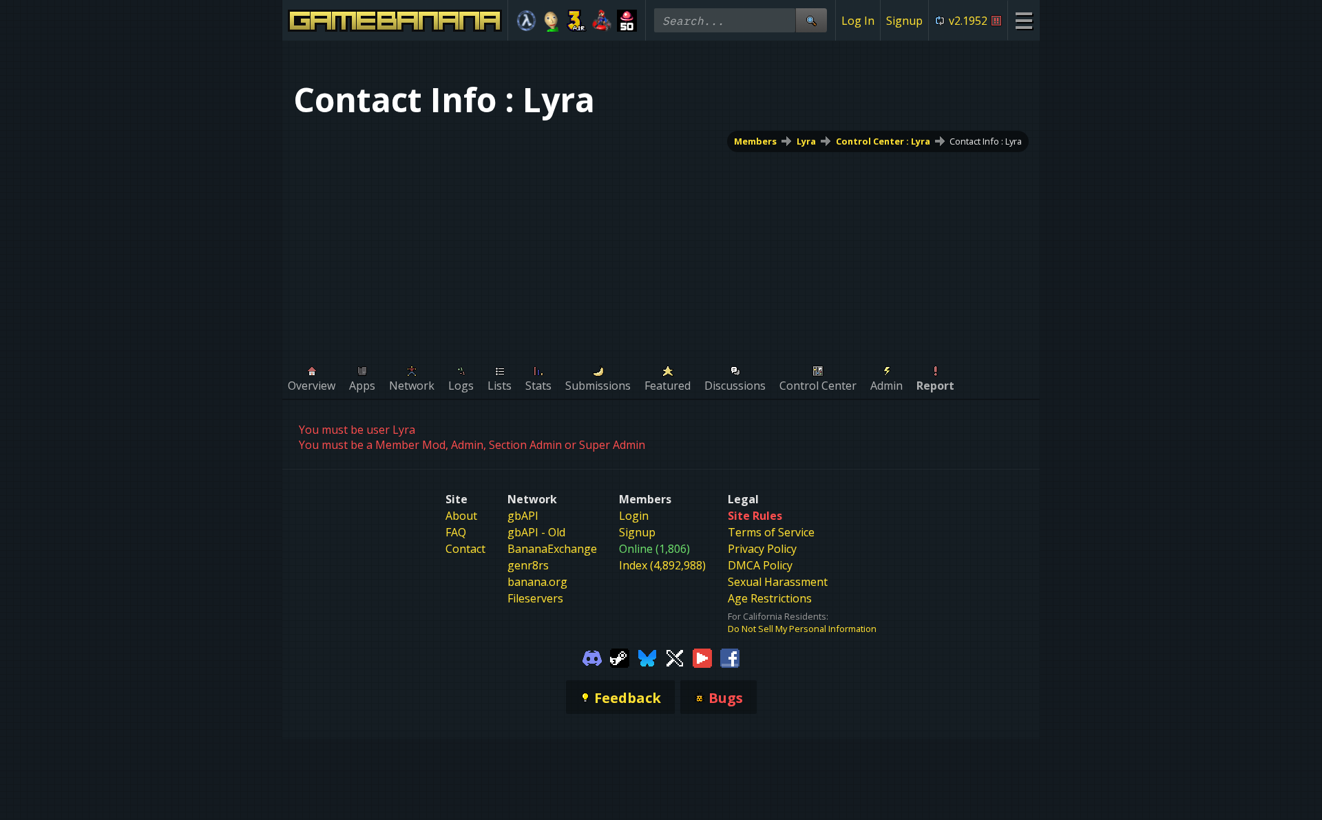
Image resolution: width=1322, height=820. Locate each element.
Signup (904, 20)
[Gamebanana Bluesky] (647, 656)
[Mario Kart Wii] (602, 20)
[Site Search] (811, 20)
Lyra (806, 141)
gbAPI (522, 515)
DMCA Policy (760, 565)
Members (755, 141)
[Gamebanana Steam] (620, 656)
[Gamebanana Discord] (592, 656)
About (461, 515)
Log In (857, 20)
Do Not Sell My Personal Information (802, 628)
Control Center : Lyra (883, 141)
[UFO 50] (627, 20)
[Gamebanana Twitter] (675, 656)
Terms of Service (771, 532)
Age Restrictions (770, 598)
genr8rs (528, 565)
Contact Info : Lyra (985, 141)
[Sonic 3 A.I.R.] (576, 20)
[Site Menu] (1023, 20)
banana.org (537, 581)
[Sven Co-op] (526, 20)
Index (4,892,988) (662, 565)
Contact (465, 548)
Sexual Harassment (778, 581)
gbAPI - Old (536, 532)
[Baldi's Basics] (552, 20)
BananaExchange (552, 548)
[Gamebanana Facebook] (730, 656)
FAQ (455, 532)
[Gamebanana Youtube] (702, 656)
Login (634, 515)
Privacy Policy (762, 548)
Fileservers (535, 598)
